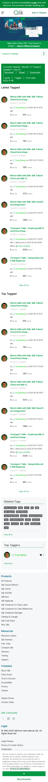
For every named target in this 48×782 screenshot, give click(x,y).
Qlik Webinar (22, 512)
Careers (4, 690)
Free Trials (5, 643)
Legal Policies (7, 741)
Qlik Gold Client (8, 620)
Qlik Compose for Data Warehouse (16, 608)
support (24, 516)
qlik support (9, 512)
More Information (24, 779)
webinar (36, 520)
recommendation (11, 516)
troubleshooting (16, 520)
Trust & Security (8, 678)
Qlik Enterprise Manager (11, 612)
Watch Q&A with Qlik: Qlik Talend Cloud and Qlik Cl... (26, 177)
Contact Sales (7, 702)
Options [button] (44, 53)
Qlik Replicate (7, 601)
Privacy (4, 686)
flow (27, 524)
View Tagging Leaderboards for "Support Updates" (24, 544)
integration (35, 524)
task (6, 520)
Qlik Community (9, 712)
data (20, 508)
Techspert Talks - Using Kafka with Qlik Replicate (26, 259)
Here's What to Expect (28, 46)
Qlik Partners (6, 639)
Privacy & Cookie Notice (12, 745)
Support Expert (35, 516)
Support (4, 659)
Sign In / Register (39, 13)
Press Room (6, 674)
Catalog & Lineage (9, 616)
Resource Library (8, 635)
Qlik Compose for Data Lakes (14, 605)
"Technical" (8, 72)
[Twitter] (3, 718)
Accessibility (6, 682)
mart (6, 528)
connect (15, 524)
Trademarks (6, 749)
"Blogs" (21, 72)
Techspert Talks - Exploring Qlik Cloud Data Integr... (27, 229)
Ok (24, 774)
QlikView (5, 597)
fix (32, 508)
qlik (37, 508)
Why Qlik (5, 624)
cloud (7, 524)
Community (35, 72)
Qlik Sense (6, 589)
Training (4, 655)
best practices (10, 508)
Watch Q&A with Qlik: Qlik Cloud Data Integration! (26, 203)
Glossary (5, 651)
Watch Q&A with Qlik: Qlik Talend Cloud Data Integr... (26, 98)
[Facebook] (14, 718)
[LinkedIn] (8, 718)
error (27, 508)
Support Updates (23, 28)
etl (22, 524)
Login (34, 2)
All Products (6, 581)
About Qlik (5, 670)
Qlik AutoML (6, 593)
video (28, 520)
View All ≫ (24, 285)
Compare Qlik (7, 647)
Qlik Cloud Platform (9, 585)
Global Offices (7, 698)
